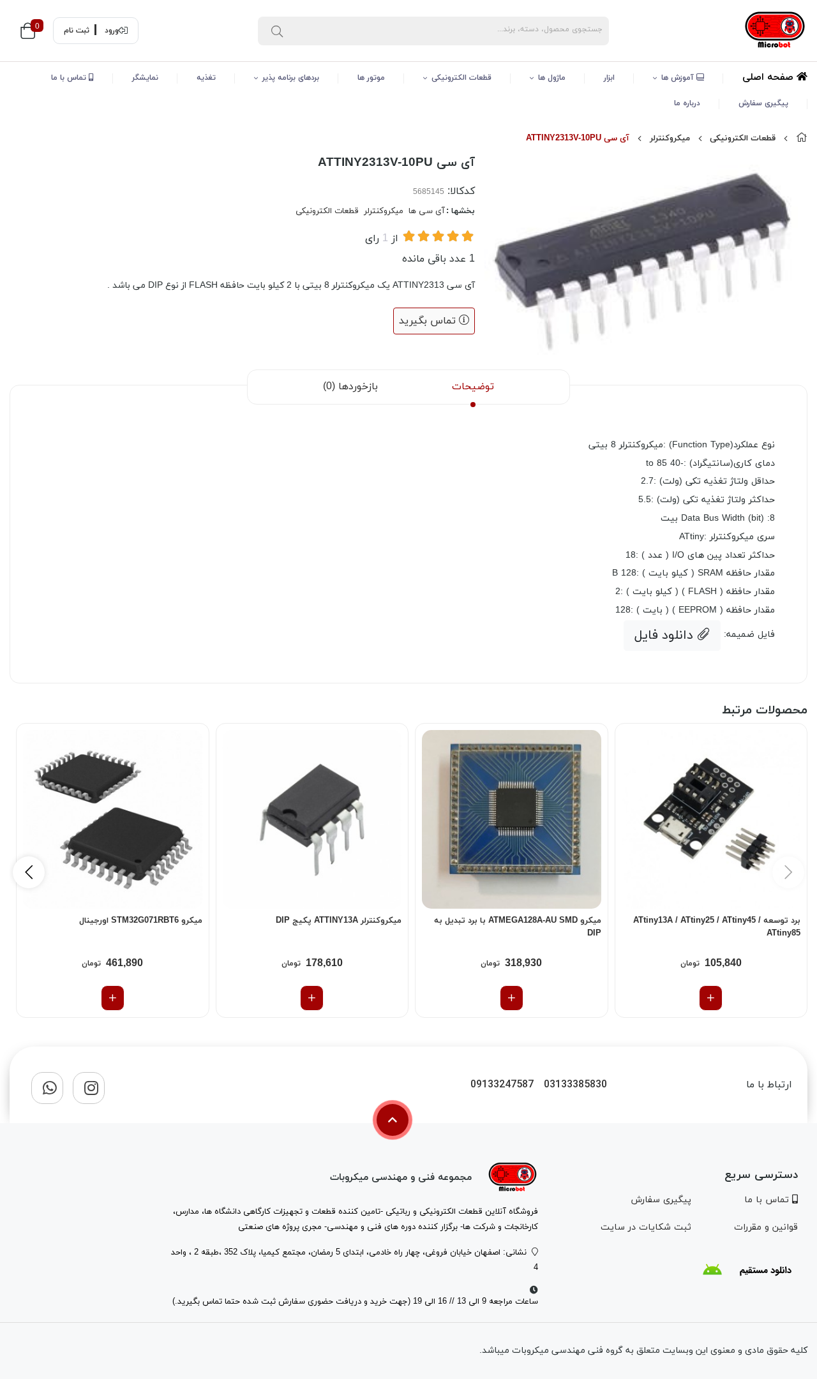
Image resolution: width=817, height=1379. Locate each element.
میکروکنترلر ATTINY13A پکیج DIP (338, 921)
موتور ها (371, 78)
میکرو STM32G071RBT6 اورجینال (140, 921)
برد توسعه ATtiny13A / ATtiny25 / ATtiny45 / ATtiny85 (716, 927)
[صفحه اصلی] (801, 138)
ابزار (609, 78)
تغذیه (206, 78)
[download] (747, 1270)
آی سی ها (426, 211)
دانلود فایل (665, 636)
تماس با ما (70, 78)
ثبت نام (76, 31)
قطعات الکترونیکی (461, 78)
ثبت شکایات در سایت (646, 1227)
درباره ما (687, 103)
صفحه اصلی (769, 77)
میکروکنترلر (670, 138)
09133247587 (502, 1085)
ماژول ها (552, 78)
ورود (112, 31)
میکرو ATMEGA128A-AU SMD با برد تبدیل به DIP (517, 927)
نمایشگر (145, 78)
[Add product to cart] (711, 998)
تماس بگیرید (429, 321)
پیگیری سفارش (763, 103)
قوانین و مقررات (766, 1227)
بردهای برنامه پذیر (290, 78)
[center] (277, 30)
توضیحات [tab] (473, 387)
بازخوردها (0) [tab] (350, 387)
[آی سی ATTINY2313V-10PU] (512, 1177)
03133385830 (575, 1085)
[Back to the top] (392, 1120)
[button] (29, 872)
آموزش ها (678, 78)
